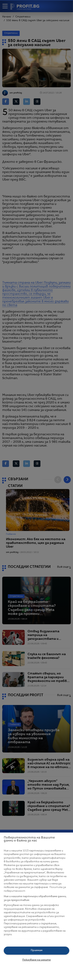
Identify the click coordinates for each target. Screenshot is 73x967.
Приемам (36, 950)
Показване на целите (36, 960)
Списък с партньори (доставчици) (26, 939)
